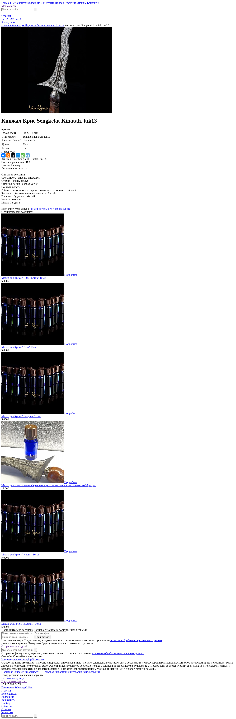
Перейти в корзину (12, 678)
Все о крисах (19, 2)
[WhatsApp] (23, 155)
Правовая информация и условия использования (71, 671)
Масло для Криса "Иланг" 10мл (20, 554)
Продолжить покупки (14, 681)
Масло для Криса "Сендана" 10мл (21, 416)
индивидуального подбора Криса (50, 208)
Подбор (59, 2)
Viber (29, 687)
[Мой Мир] (18, 155)
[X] (13, 155)
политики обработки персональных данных (136, 640)
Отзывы (81, 2)
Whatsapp (20, 687)
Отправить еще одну (13, 646)
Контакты (93, 2)
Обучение (70, 2)
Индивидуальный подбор (16, 659)
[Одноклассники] (8, 155)
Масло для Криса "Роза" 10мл (18, 347)
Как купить (47, 2)
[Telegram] (28, 155)
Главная (6, 2)
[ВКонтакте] (3, 155)
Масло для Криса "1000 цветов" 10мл (23, 277)
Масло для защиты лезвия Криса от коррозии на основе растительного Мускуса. (48, 485)
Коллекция (33, 2)
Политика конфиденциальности (20, 671)
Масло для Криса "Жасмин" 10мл (21, 623)
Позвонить (7, 687)
